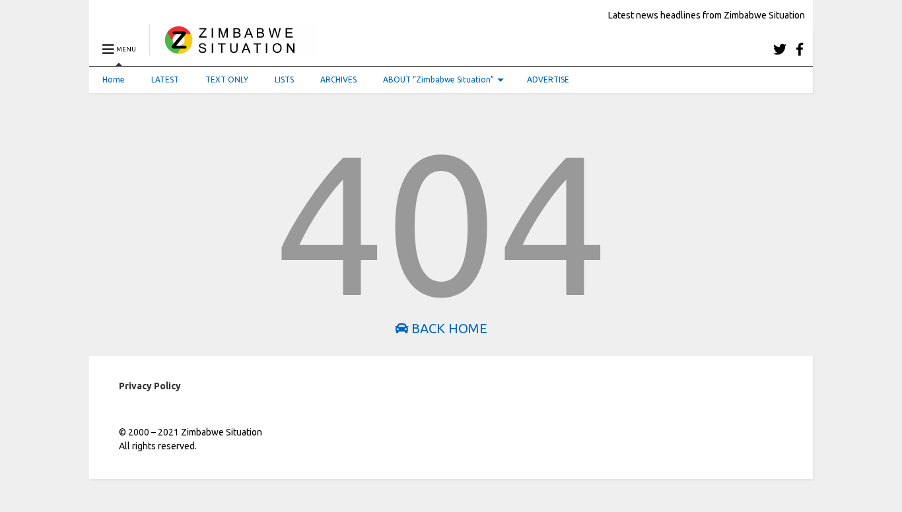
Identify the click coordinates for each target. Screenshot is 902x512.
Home (113, 79)
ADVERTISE (548, 79)
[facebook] (799, 49)
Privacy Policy (150, 386)
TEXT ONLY (226, 79)
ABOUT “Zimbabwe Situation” (438, 79)
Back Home (447, 328)
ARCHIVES (338, 79)
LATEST (165, 79)
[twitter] (779, 49)
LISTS (284, 79)
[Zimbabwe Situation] (232, 49)
